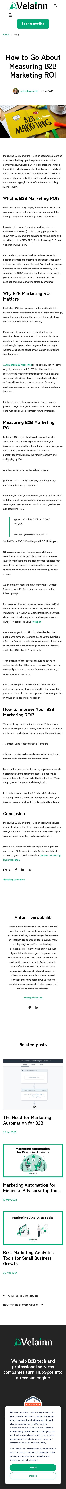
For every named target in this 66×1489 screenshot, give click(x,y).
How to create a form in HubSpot (20, 1304)
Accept (33, 1467)
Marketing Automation (14, 879)
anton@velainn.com (33, 997)
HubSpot (36, 621)
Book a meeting (33, 23)
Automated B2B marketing (17, 364)
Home (6, 34)
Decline (33, 1475)
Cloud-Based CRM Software (23, 1295)
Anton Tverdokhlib (29, 91)
